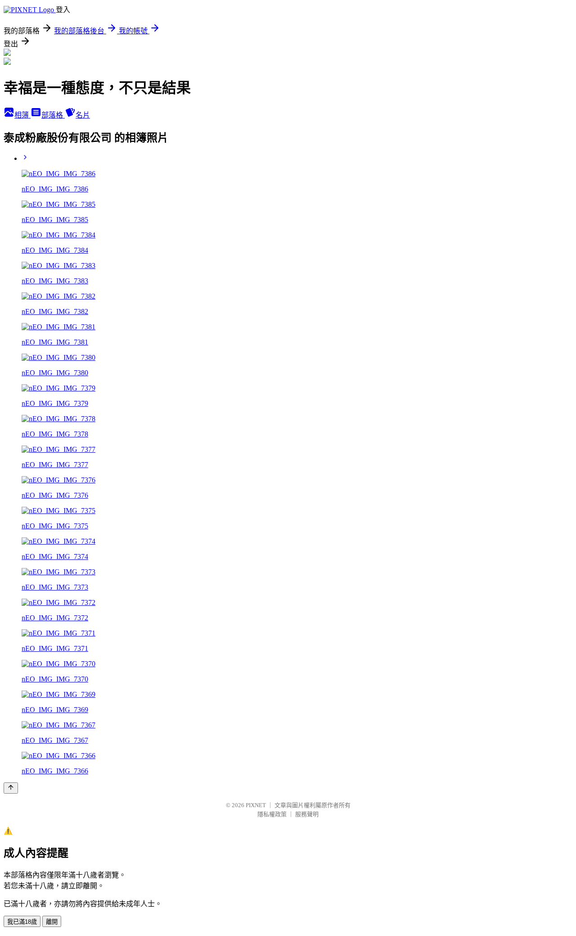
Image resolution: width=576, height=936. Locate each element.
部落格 (53, 115)
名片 (83, 115)
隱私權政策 (272, 814)
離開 (52, 921)
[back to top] (11, 788)
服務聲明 (307, 814)
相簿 (22, 115)
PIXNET (256, 805)
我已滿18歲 (22, 921)
